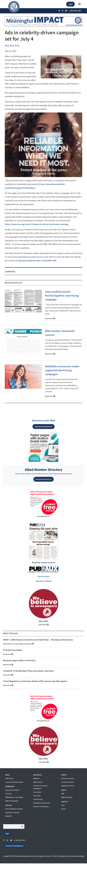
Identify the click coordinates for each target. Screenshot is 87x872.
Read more (49, 318)
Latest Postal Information (14, 782)
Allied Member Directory (43, 469)
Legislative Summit (67, 786)
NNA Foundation (66, 797)
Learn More (42, 624)
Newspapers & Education (41, 803)
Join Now (8, 794)
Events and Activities (12, 790)
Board (63, 809)
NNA (62, 794)
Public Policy (9, 778)
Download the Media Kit (43, 426)
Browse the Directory (43, 479)
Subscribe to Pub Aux (12, 812)
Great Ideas (37, 792)
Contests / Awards (67, 782)
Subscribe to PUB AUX (44, 581)
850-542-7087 (20, 840)
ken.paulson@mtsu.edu (29, 260)
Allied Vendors (38, 782)
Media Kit (8, 816)
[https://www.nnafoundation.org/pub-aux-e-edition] (43, 540)
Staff (63, 805)
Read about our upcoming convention (17, 644)
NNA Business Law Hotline (14, 797)
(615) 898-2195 (49, 260)
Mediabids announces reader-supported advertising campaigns (62, 370)
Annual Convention (67, 778)
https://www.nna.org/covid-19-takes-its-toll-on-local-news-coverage (36, 224)
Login (70, 4)
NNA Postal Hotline (11, 801)
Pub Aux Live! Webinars (41, 807)
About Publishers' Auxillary (14, 809)
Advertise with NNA (43, 420)
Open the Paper (43, 576)
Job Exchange (38, 799)
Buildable (81, 856)
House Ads (36, 796)
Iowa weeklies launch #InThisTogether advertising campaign (62, 295)
